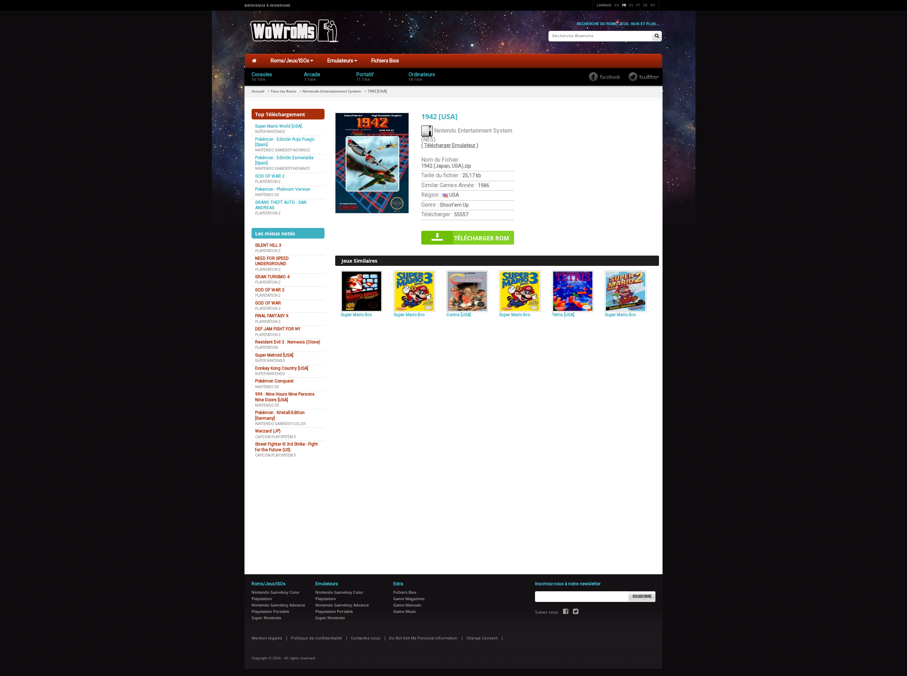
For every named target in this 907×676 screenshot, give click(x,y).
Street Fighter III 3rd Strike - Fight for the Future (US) (286, 447)
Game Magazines (408, 598)
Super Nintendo (270, 132)
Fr (624, 4)
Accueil (258, 91)
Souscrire (642, 596)
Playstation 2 (268, 182)
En (616, 4)
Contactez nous (365, 638)
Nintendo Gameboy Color (280, 424)
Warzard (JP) (268, 431)
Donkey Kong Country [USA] (281, 368)
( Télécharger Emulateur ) (449, 145)
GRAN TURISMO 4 (272, 276)
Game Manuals (407, 605)
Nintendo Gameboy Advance (282, 150)
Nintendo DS (267, 195)
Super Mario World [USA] (278, 126)
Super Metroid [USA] (274, 355)
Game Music (404, 611)
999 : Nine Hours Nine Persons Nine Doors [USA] (285, 397)
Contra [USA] (458, 314)
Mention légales (267, 638)
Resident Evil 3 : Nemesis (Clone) (287, 342)
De (645, 4)
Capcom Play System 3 (275, 437)
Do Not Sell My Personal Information (423, 638)
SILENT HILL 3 (268, 245)
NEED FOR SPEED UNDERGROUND (272, 261)
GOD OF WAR (268, 303)
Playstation (266, 348)
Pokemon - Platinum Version (282, 189)
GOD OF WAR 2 (270, 176)
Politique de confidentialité (316, 638)
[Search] (656, 36)
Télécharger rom (481, 238)
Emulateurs (340, 60)
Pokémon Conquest (274, 381)
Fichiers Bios (385, 60)
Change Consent (481, 638)
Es (631, 4)
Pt (638, 4)
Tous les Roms (283, 91)
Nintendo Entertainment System (332, 91)
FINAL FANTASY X (272, 315)
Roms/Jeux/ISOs (290, 60)
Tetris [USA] (563, 314)
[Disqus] (497, 416)
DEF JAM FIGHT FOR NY (277, 328)
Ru (652, 4)
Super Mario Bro (356, 314)
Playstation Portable (270, 611)
